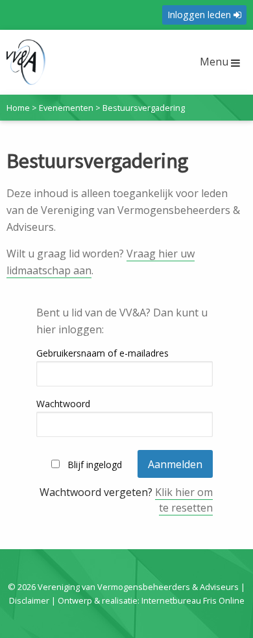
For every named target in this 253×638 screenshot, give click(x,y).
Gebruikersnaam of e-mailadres (102, 353)
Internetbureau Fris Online (193, 600)
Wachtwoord (63, 403)
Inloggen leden (200, 14)
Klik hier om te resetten (184, 500)
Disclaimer (29, 600)
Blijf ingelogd (94, 464)
